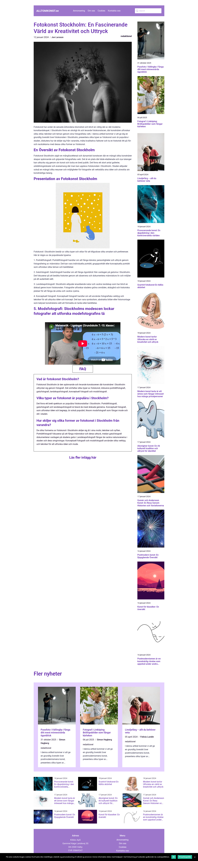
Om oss (91, 10)
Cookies (101, 10)
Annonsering (79, 10)
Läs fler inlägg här (82, 457)
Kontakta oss (114, 10)
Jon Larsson (57, 37)
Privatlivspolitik (185, 857)
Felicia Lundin (147, 737)
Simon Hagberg (104, 739)
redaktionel (126, 36)
